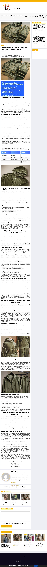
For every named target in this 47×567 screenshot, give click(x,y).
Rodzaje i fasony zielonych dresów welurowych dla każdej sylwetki (11, 90)
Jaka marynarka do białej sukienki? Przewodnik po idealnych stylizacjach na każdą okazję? (39, 27)
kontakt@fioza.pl (18, 562)
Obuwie (35, 5)
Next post (17, 485)
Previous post (13, 485)
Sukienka (18, 5)
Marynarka (24, 5)
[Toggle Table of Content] (22, 81)
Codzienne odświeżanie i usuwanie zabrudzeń (9, 87)
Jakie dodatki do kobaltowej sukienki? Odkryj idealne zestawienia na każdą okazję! (9, 487)
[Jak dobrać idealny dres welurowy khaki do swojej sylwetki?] (25, 496)
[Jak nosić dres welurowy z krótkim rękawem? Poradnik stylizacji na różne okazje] (6, 496)
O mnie (18, 8)
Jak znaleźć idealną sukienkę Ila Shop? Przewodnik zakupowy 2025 (28, 544)
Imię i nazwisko (3, 518)
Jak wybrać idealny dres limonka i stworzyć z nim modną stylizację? (15, 502)
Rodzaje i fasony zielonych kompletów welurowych (10, 83)
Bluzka (28, 5)
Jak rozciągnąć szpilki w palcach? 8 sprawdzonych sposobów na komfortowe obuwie (39, 34)
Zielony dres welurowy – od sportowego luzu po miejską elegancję (11, 94)
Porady (14, 8)
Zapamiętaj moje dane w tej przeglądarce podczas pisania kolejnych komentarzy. (14, 523)
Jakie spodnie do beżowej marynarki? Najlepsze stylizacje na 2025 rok (40, 544)
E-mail (17, 518)
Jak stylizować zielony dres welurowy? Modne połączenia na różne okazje (13, 84)
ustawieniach (30, 566)
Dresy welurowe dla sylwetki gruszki (8, 91)
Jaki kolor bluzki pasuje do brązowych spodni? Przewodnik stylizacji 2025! (22, 487)
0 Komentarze (17, 45)
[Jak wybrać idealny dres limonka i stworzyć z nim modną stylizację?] (15, 496)
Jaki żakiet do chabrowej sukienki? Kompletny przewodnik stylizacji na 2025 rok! (39, 41)
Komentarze (3, 510)
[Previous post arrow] (1, 486)
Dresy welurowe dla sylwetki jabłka (8, 92)
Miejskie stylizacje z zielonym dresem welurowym (9, 95)
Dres (32, 5)
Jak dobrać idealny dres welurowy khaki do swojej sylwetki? (25, 502)
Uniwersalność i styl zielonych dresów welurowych (10, 82)
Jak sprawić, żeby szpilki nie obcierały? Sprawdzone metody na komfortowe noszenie (39, 46)
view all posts (13, 482)
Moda (14, 5)
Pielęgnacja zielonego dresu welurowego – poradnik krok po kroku (11, 86)
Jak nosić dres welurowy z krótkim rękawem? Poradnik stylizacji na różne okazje (5, 502)
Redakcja (6, 45)
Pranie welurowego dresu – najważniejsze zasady (9, 88)
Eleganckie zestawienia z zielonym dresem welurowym (10, 85)
